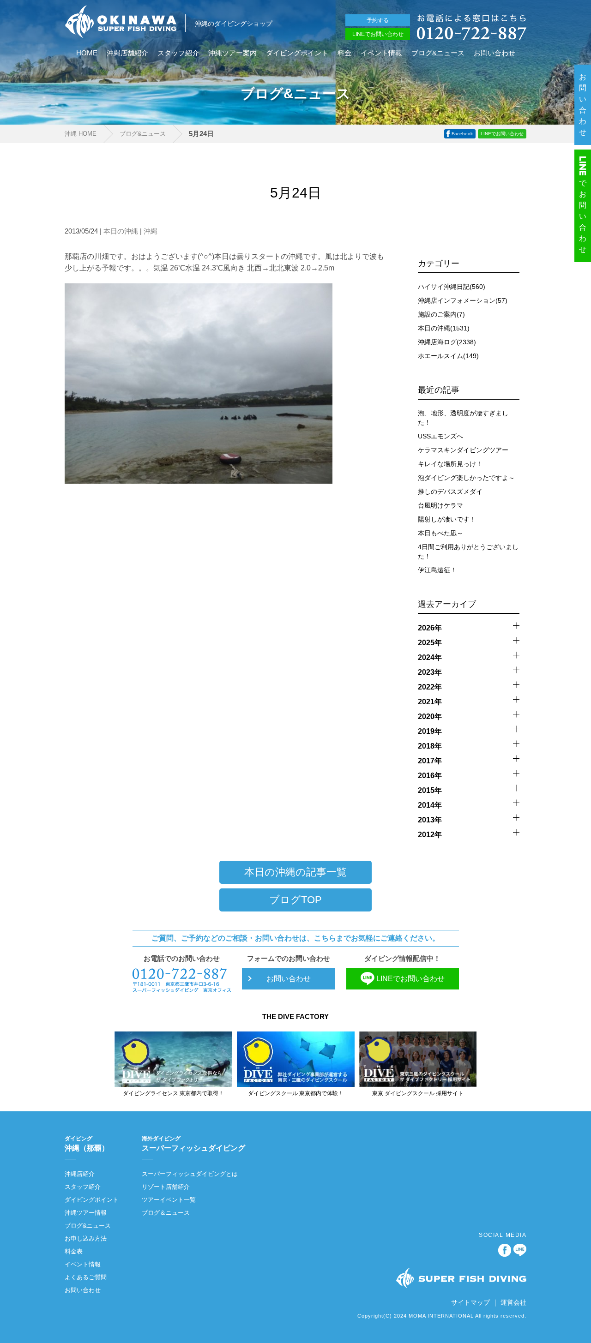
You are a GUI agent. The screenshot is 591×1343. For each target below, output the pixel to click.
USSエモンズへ (440, 436)
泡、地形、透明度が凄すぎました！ (463, 417)
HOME (86, 53)
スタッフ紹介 (178, 53)
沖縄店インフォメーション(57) (462, 300)
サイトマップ (470, 1302)
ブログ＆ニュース (166, 1212)
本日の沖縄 (120, 231)
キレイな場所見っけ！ (450, 464)
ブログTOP (295, 899)
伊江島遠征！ (437, 570)
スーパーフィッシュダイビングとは (190, 1173)
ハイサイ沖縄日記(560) (451, 286)
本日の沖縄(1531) (444, 328)
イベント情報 (381, 53)
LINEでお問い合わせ (378, 34)
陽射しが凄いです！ (447, 519)
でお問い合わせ (583, 216)
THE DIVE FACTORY (295, 1016)
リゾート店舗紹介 (166, 1186)
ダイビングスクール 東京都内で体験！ (296, 1093)
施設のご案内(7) (441, 314)
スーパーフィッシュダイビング (193, 1143)
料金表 (74, 1251)
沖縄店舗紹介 (127, 53)
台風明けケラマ (440, 505)
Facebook (462, 133)
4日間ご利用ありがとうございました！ (468, 551)
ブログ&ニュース (437, 53)
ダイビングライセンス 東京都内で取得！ (173, 1093)
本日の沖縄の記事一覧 (295, 872)
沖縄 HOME (80, 133)
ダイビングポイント (297, 53)
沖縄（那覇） (87, 1143)
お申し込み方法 (86, 1238)
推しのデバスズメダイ (450, 491)
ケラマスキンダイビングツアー (463, 450)
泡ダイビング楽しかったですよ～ (466, 477)
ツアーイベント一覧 (169, 1199)
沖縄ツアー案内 (232, 53)
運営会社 (513, 1302)
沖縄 (150, 231)
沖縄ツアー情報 (86, 1212)
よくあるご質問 (86, 1277)
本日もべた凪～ (440, 533)
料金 (344, 53)
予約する (378, 20)
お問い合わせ (494, 53)
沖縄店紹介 (80, 1173)
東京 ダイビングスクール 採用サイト (418, 1093)
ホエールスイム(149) (448, 356)
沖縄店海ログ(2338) (447, 342)
